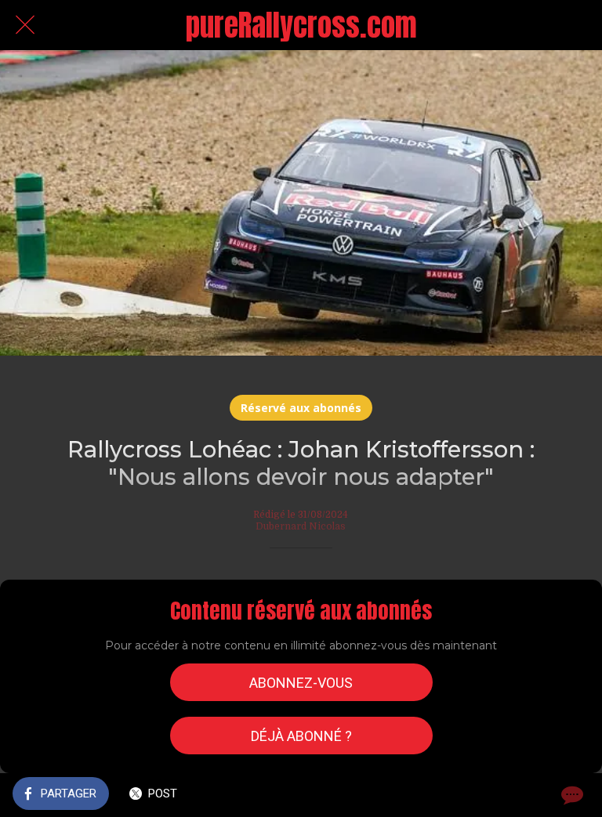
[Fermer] (25, 25)
